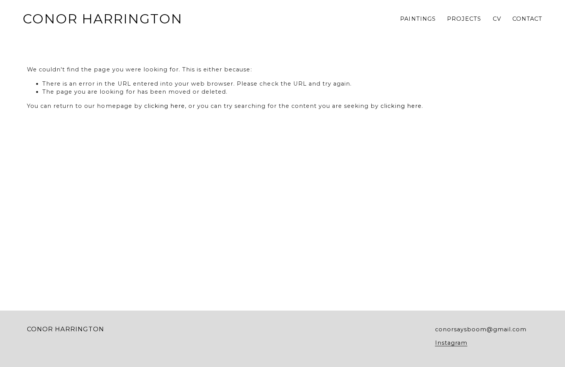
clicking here (164, 105)
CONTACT (527, 18)
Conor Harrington (103, 18)
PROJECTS (464, 18)
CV (497, 18)
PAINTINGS (417, 18)
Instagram (451, 342)
